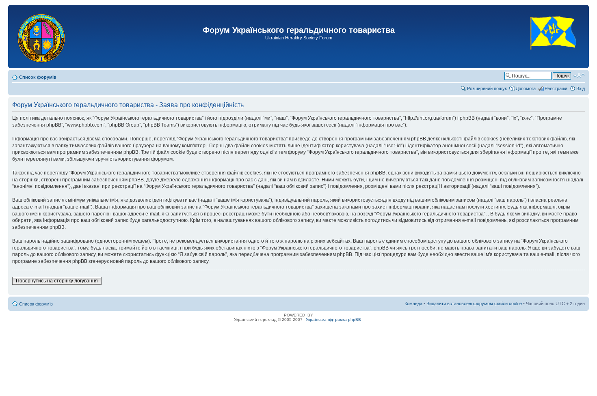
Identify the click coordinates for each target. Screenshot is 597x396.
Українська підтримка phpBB (333, 319)
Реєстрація (556, 88)
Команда (413, 303)
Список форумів (37, 77)
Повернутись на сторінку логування (57, 281)
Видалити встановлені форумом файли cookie (474, 303)
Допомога (526, 88)
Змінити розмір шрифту (579, 75)
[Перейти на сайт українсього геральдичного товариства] (554, 56)
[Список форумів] (42, 36)
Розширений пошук (487, 88)
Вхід (580, 88)
